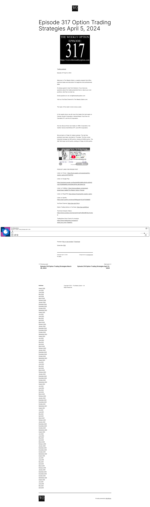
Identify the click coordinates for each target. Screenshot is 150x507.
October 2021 (42, 404)
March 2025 (42, 322)
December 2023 (43, 352)
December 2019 (42, 447)
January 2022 (42, 398)
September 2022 (43, 382)
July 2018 (41, 481)
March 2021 (42, 418)
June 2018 (41, 483)
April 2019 (41, 463)
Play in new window (67, 241)
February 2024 (42, 348)
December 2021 (42, 400)
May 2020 (41, 437)
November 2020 (43, 425)
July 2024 (41, 338)
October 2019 (42, 451)
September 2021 (43, 406)
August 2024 (42, 336)
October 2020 (42, 427)
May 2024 (41, 342)
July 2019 (41, 457)
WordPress (108, 498)
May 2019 (41, 461)
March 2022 (42, 394)
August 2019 (42, 455)
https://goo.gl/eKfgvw (83, 207)
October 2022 (42, 380)
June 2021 (41, 412)
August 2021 (42, 408)
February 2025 (42, 324)
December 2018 (42, 471)
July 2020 (41, 433)
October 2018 (42, 475)
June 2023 (41, 364)
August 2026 (42, 288)
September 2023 (43, 358)
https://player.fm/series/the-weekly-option (80, 194)
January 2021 (42, 422)
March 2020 (42, 441)
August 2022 (42, 384)
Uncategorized (89, 254)
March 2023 (42, 370)
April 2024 (41, 344)
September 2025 (43, 310)
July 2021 (41, 410)
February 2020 (42, 443)
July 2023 (41, 362)
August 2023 (42, 360)
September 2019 (43, 453)
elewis (60, 256)
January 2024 (42, 350)
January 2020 (42, 445)
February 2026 (42, 300)
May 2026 (41, 294)
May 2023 (41, 366)
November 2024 (43, 330)
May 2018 (41, 485)
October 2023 (42, 356)
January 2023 (42, 374)
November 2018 (43, 473)
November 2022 (43, 378)
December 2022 (43, 376)
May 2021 (41, 414)
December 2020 (43, 424)
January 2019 (42, 469)
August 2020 (42, 431)
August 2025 (42, 312)
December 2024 (43, 328)
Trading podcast (61, 69)
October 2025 (42, 308)
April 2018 (41, 487)
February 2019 (42, 467)
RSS (64, 245)
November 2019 (43, 449)
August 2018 (42, 479)
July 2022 (41, 386)
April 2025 (41, 320)
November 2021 (43, 402)
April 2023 (41, 368)
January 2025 (42, 326)
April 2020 (41, 439)
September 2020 (43, 430)
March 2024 (42, 346)
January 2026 (42, 302)
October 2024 (42, 332)
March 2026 (42, 298)
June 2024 (41, 340)
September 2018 (43, 477)
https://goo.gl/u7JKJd (73, 203)
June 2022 (41, 388)
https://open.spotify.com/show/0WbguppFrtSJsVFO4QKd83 (73, 199)
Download (77, 241)
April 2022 (41, 392)
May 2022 (41, 390)
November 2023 (43, 354)
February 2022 (42, 396)
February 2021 (42, 420)
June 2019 (41, 459)
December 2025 (43, 304)
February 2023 (42, 372)
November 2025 (43, 306)
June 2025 (41, 316)
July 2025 (41, 314)
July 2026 (41, 290)
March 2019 (42, 465)
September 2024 (43, 334)
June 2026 (41, 292)
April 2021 (41, 416)
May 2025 (41, 318)
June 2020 (41, 435)
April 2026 (41, 296)
